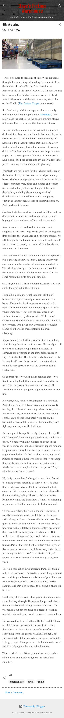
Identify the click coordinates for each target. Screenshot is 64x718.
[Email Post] (10, 675)
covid (30, 681)
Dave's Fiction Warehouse (32, 8)
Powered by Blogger (34, 706)
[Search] (60, 5)
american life (17, 681)
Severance (45, 114)
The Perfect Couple (29, 103)
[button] (60, 25)
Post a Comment (14, 692)
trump (41, 681)
